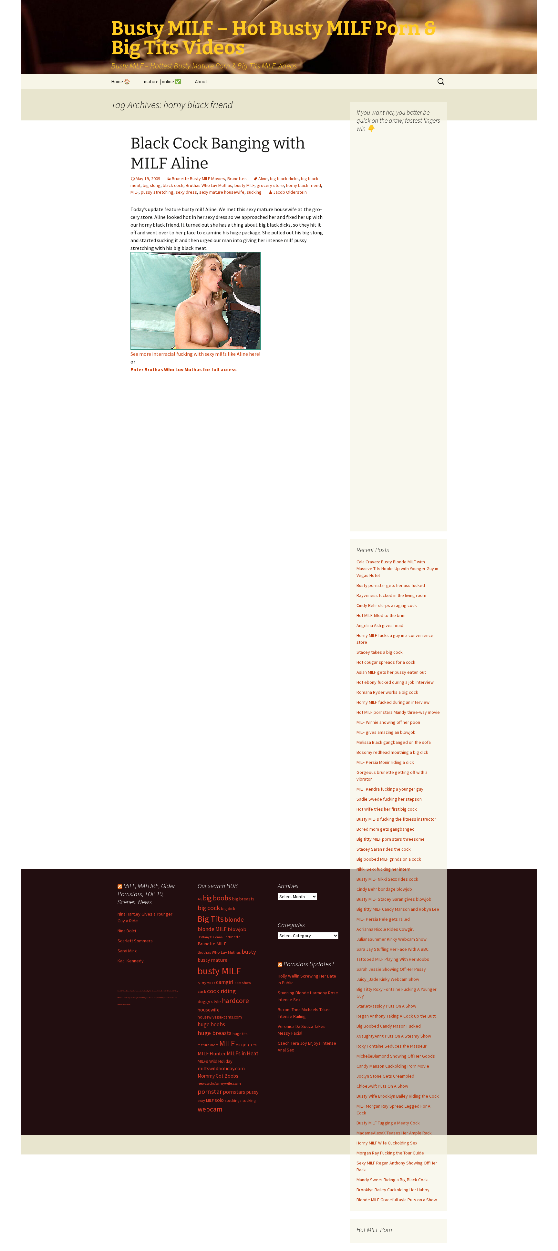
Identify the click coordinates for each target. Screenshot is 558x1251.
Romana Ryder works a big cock (387, 692)
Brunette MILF (212, 944)
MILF (134, 192)
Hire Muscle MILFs (125, 1004)
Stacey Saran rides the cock (383, 849)
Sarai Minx (127, 951)
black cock (173, 185)
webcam (210, 1109)
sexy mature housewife (221, 192)
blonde (234, 919)
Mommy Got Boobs (218, 1076)
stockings (233, 1100)
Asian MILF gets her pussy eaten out (391, 672)
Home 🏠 (120, 81)
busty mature (212, 960)
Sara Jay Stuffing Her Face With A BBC (392, 949)
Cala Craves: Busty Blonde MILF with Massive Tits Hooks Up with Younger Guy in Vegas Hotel (397, 568)
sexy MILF (206, 1100)
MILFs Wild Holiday (215, 1061)
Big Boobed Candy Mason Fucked (388, 1026)
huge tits (239, 1033)
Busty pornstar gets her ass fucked (390, 585)
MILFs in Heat (242, 1053)
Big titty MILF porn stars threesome (390, 839)
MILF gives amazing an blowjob (386, 732)
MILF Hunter (212, 1053)
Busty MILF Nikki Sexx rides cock (387, 879)
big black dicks (284, 178)
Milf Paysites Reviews (147, 998)
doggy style (209, 1001)
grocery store (270, 185)
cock (202, 991)
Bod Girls (163, 991)
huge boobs (211, 1024)
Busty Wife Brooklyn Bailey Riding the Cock (397, 1096)
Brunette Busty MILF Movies (198, 178)
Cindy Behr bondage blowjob (384, 889)
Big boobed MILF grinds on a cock (388, 859)
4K (200, 899)
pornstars (234, 1091)
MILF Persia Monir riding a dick (385, 762)
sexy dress (186, 192)
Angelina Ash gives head (379, 625)
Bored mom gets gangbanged (385, 829)
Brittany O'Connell (211, 937)
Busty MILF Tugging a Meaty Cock (388, 1123)
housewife (209, 1010)
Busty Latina (139, 991)
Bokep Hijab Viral (130, 991)
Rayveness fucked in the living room (391, 595)
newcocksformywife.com (219, 1083)
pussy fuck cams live (168, 998)
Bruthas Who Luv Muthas (209, 185)
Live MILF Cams (122, 991)
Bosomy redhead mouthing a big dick (392, 752)
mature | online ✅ (162, 81)
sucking (254, 192)
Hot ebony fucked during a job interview (395, 682)
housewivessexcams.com (220, 1017)
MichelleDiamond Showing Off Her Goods (395, 1056)
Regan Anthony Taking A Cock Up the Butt (396, 1016)
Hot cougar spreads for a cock (385, 662)
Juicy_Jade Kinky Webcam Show (387, 979)
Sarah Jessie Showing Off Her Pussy (391, 969)
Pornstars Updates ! (309, 964)
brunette (233, 936)
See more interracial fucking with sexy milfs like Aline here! (195, 354)
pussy (252, 1092)
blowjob (237, 929)
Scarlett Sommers (135, 941)
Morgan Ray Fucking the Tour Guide (390, 1153)
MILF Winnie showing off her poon (388, 722)
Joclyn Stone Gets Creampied (385, 1076)
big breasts (243, 899)
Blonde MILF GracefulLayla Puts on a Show (396, 1200)
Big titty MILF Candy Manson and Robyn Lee (397, 909)
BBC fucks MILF (171, 991)
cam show (242, 982)
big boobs (217, 898)
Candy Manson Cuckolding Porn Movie (392, 1066)
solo (219, 1100)
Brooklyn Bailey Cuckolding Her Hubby (392, 1190)
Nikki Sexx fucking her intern (383, 869)
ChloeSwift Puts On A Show (382, 1086)
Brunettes (237, 178)
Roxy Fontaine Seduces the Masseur (391, 1046)
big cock (209, 908)
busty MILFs (206, 983)
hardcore (235, 1000)
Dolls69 (139, 998)
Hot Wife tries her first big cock (386, 809)
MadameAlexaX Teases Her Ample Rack (394, 1133)
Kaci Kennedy (131, 961)
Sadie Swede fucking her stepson (389, 799)
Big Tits (211, 919)
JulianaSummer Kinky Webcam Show (391, 939)
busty (249, 951)
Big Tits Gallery (133, 998)
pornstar (210, 1091)
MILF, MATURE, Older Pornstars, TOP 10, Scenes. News (146, 894)
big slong (151, 185)
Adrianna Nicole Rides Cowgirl (385, 929)
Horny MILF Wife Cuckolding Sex (386, 1143)
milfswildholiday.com (221, 1068)
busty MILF (244, 185)
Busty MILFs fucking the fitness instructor (396, 819)
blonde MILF (212, 929)
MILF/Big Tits (246, 1044)
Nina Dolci (127, 931)
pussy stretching (157, 192)
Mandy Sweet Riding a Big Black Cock (392, 1180)
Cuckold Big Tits (146, 991)
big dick (228, 908)
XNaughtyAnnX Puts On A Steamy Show (393, 1036)
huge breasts (215, 1033)
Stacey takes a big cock (379, 652)
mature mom (208, 1044)
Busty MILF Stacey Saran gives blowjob (393, 899)
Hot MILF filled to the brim (381, 615)
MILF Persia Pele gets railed (383, 919)
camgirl (224, 982)
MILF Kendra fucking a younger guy (389, 789)
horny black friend (303, 185)
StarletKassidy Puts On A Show (386, 1006)
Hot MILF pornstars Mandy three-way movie (398, 712)
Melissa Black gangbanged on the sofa (393, 742)
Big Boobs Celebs (156, 991)
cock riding (221, 991)
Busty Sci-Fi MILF (158, 998)
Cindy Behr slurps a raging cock (386, 605)
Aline (263, 178)
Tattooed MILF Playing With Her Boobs (392, 959)
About (201, 81)
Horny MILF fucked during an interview (392, 702)
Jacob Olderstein (290, 192)
